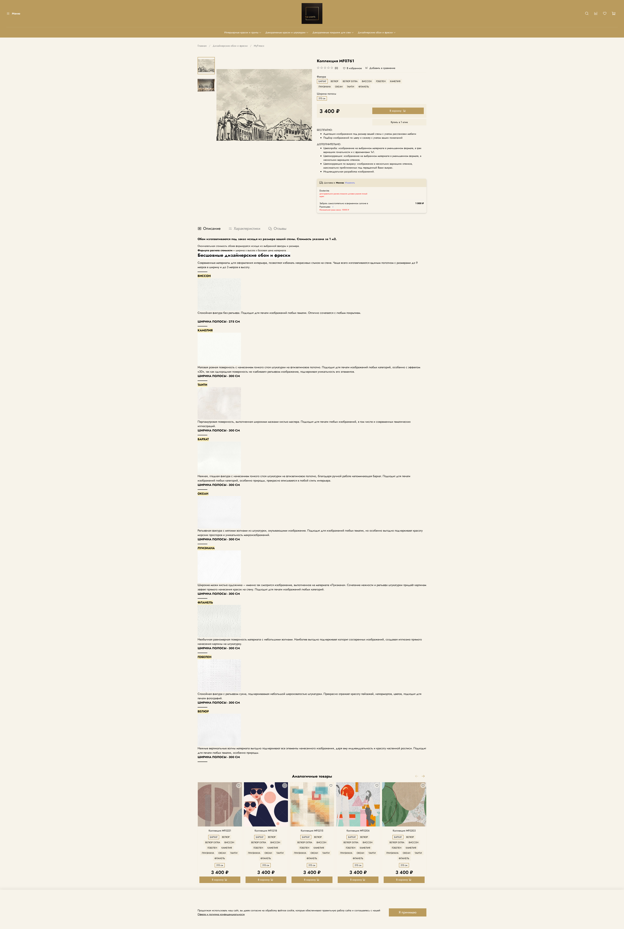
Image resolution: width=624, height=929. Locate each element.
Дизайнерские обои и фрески (375, 32)
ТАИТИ (350, 86)
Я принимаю (407, 912)
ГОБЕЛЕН (381, 81)
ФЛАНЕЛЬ (363, 86)
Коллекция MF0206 (358, 830)
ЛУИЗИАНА (324, 86)
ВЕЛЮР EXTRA (350, 81)
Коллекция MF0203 (404, 830)
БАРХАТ (322, 81)
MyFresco (259, 46)
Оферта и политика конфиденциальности (221, 914)
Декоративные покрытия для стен (331, 32)
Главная (202, 46)
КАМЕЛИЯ (395, 81)
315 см (321, 98)
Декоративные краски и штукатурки (285, 32)
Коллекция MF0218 (266, 830)
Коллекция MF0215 (312, 830)
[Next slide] (305, 105)
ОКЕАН (339, 86)
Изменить (350, 182)
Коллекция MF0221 (220, 830)
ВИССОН (367, 81)
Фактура (321, 76)
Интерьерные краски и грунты (241, 32)
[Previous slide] (223, 105)
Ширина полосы (326, 93)
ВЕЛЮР (334, 81)
